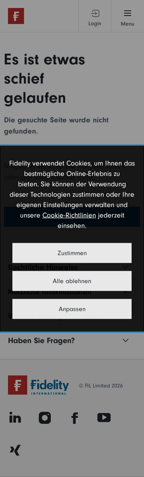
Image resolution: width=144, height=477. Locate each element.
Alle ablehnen (72, 281)
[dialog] (72, 238)
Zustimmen (72, 253)
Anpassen (72, 309)
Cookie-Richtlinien (69, 215)
